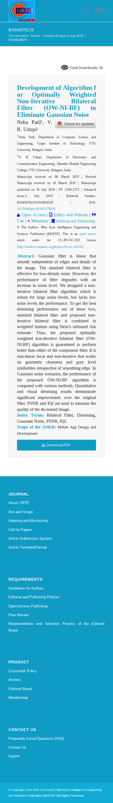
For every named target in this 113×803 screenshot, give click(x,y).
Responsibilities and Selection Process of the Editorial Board (56, 627)
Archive (15, 680)
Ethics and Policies (69, 214)
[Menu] (96, 11)
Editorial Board (20, 689)
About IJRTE (19, 503)
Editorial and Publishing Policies (34, 597)
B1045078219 (21, 29)
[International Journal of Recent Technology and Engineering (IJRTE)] (47, 11)
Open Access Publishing (28, 606)
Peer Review (19, 615)
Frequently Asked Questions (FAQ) (36, 738)
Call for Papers (20, 530)
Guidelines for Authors (26, 588)
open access (88, 234)
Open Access (33, 214)
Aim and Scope (21, 512)
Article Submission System (30, 538)
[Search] (84, 11)
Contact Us (17, 747)
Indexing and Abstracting (75, 221)
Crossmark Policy (23, 671)
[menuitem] (84, 11)
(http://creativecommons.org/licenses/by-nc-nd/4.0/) (50, 247)
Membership (18, 698)
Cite (20, 220)
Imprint (14, 756)
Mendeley (39, 220)
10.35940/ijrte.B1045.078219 (36, 209)
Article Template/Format (28, 547)
